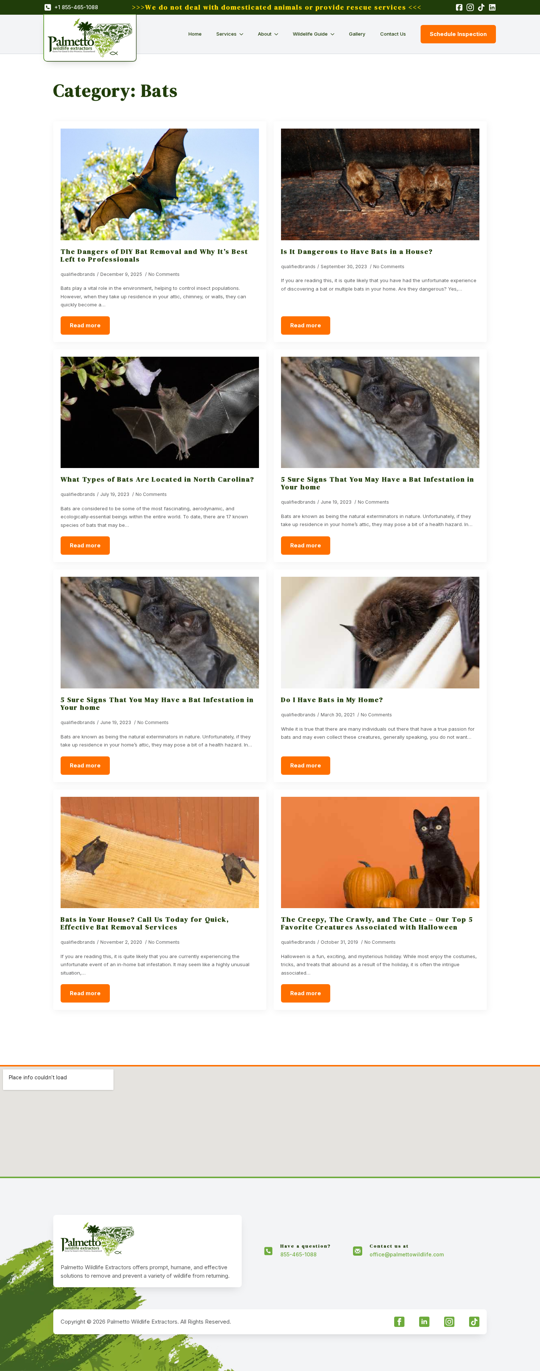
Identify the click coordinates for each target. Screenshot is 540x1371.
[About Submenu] (278, 34)
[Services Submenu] (244, 34)
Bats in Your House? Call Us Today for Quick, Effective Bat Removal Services (145, 923)
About (264, 34)
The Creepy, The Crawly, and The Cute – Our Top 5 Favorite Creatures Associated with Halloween (377, 923)
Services (226, 34)
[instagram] (449, 1322)
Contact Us (393, 34)
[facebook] (399, 1322)
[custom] (474, 1322)
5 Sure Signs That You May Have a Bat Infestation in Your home (377, 483)
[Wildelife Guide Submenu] (335, 34)
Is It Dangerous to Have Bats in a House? (357, 251)
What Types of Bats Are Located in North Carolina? (158, 479)
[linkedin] (424, 1322)
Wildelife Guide (310, 34)
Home (195, 34)
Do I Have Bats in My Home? (332, 700)
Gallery (357, 34)
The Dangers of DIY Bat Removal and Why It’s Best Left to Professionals (154, 255)
